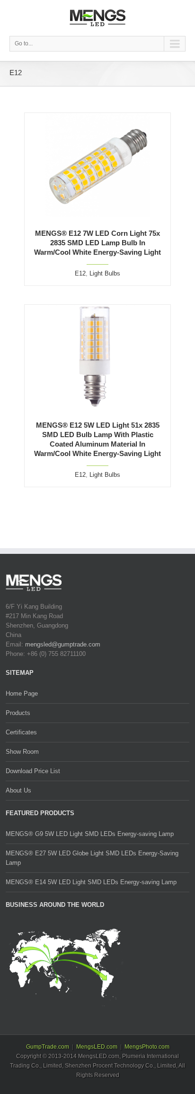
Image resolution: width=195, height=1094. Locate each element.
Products (18, 712)
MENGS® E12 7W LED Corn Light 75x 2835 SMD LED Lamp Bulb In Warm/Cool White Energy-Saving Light (97, 242)
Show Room (22, 751)
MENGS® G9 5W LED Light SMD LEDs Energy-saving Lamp (90, 833)
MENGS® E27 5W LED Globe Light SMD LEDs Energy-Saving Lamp (92, 858)
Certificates (21, 732)
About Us (18, 790)
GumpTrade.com (47, 1046)
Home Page (22, 693)
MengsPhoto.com (146, 1046)
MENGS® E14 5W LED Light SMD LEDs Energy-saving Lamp (91, 882)
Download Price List (33, 771)
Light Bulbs (104, 273)
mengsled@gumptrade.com (62, 644)
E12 (80, 273)
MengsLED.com (96, 1046)
